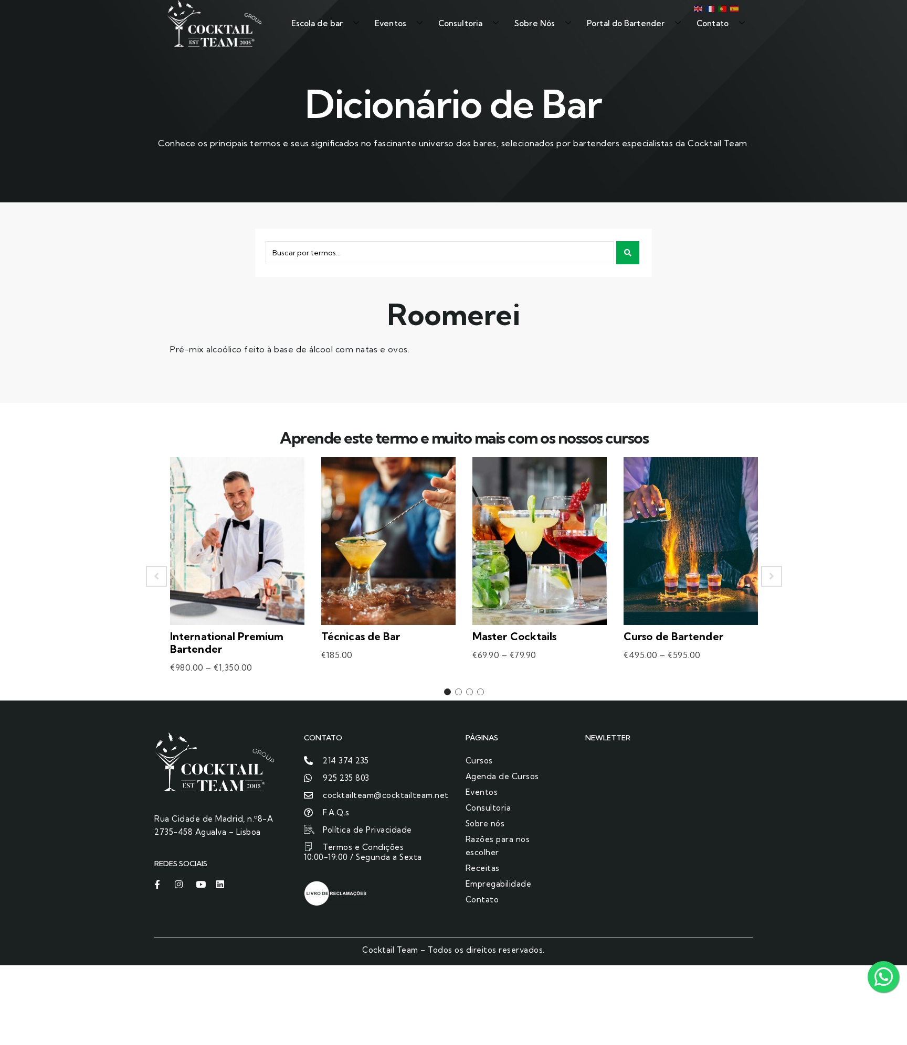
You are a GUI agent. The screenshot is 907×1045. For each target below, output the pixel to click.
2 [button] (458, 691)
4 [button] (480, 691)
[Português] (721, 8)
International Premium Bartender (226, 642)
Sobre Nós (534, 23)
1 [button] (447, 691)
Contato (713, 23)
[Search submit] (627, 252)
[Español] (733, 8)
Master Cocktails (514, 636)
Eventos (390, 23)
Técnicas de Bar (360, 636)
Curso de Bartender (673, 636)
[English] (697, 8)
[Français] (709, 8)
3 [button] (469, 691)
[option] (237, 576)
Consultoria (460, 23)
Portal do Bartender (626, 23)
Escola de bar (317, 23)
